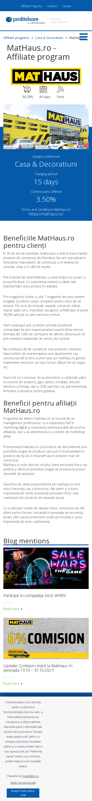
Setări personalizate (23, 782)
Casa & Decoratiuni (49, 38)
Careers (52, 6)
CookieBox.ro (30, 776)
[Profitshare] (46, 21)
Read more (11, 609)
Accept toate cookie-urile (23, 793)
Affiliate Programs (31, 6)
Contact (66, 6)
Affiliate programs (16, 38)
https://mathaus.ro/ (46, 214)
